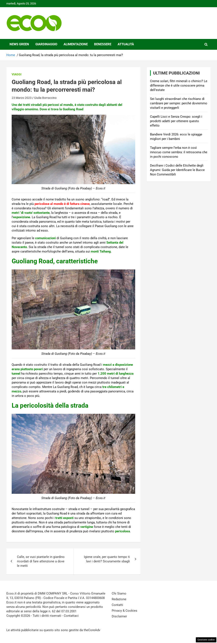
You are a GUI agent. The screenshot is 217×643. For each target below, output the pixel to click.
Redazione (119, 599)
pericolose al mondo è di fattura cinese (62, 204)
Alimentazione (76, 44)
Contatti (117, 605)
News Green (19, 44)
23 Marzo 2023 (22, 97)
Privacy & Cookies (124, 611)
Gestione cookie (206, 639)
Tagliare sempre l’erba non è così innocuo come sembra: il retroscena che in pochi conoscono (178, 152)
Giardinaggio (46, 44)
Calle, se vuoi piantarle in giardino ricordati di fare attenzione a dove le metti (41, 561)
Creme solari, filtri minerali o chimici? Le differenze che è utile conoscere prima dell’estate (178, 85)
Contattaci (71, 616)
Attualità (126, 44)
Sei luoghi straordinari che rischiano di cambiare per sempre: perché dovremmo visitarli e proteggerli (178, 103)
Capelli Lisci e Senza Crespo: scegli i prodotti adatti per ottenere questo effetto (176, 121)
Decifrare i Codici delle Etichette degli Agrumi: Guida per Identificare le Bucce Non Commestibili (177, 170)
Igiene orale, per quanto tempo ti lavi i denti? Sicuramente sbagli (107, 559)
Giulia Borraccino (45, 97)
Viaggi (16, 74)
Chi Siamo (119, 593)
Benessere (102, 44)
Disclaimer (119, 616)
